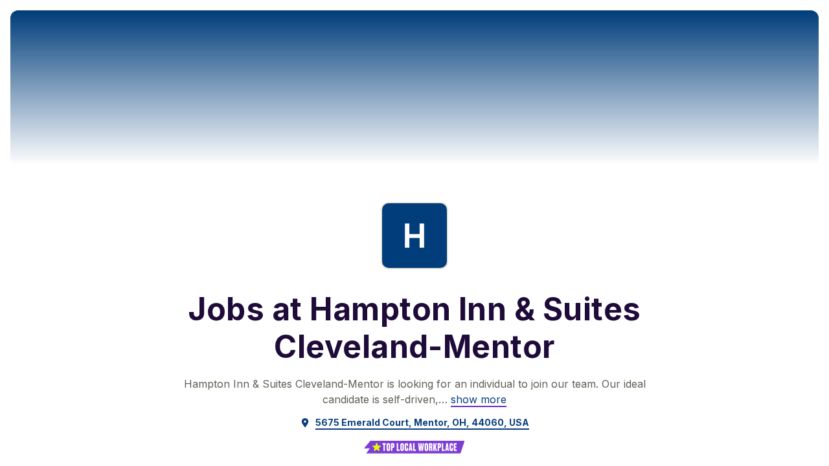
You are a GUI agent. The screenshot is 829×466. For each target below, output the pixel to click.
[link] (478, 399)
